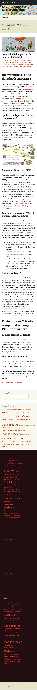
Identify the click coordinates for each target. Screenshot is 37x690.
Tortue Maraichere (6, 444)
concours (10, 420)
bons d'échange (10, 412)
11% (27, 409)
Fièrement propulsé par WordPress (12, 686)
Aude (4, 412)
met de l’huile (7, 311)
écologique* (4, 446)
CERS (31, 62)
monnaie (8, 428)
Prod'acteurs (23, 62)
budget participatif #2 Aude (8, 416)
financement (25, 420)
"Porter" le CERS (21, 60)
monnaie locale (28, 64)
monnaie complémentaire (19, 428)
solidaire (29, 442)
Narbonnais (6, 438)
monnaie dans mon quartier (15, 64)
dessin (19, 420)
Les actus (8, 62)
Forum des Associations (7, 422)
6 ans (24, 409)
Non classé (15, 62)
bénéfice (16, 416)
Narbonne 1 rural (27, 438)
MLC (3, 428)
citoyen (4, 419)
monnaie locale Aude (24, 434)
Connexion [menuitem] (4, 2)
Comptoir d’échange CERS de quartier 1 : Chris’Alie (16, 56)
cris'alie (4, 64)
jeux (25, 425)
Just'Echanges (30, 425)
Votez (18, 444)
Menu (4, 18)
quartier (24, 442)
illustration (20, 425)
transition (12, 444)
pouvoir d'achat (15, 441)
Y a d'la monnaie (13, 66)
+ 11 (3, 409)
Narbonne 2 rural (5, 441)
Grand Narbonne (10, 424)
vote (16, 444)
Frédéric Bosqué (16, 422)
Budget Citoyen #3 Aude (26, 412)
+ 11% (5, 409)
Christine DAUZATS (26, 66)
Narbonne (5, 66)
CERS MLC (29, 416)
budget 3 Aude (17, 412)
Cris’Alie (28, 89)
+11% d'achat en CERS (15, 409)
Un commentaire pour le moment (13, 383)
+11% (8, 409)
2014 (30, 409)
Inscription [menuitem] (12, 2)
